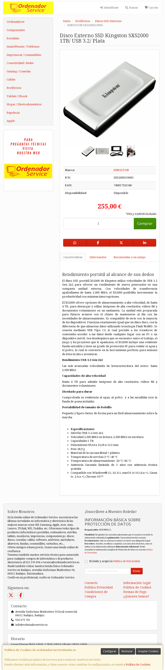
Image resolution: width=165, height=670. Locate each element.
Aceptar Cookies (148, 651)
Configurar (109, 651)
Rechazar (127, 651)
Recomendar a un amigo (130, 257)
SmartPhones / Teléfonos (23, 46)
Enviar (136, 571)
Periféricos (14, 87)
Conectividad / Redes (20, 63)
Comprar (145, 223)
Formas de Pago (135, 592)
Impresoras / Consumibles (24, 55)
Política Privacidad (99, 587)
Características (72, 257)
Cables (11, 79)
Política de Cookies (138, 664)
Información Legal (137, 583)
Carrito (153, 7)
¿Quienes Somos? (136, 596)
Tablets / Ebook (17, 96)
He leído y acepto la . (114, 561)
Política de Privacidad (126, 561)
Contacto (91, 583)
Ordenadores (15, 21)
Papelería (13, 112)
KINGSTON (121, 170)
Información (98, 257)
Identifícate (111, 7)
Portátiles (13, 38)
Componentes (16, 30)
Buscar (133, 7)
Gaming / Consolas (19, 71)
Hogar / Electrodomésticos (24, 104)
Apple (11, 120)
